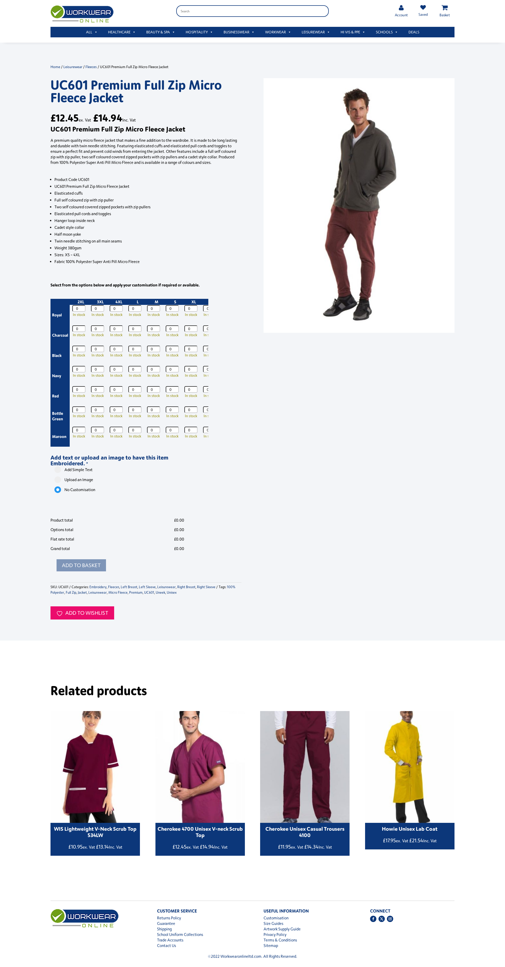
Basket (445, 15)
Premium (136, 592)
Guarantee (166, 923)
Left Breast (129, 587)
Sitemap (271, 945)
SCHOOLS (384, 32)
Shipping (164, 928)
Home (55, 66)
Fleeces (91, 66)
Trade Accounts (170, 940)
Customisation (276, 917)
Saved (423, 14)
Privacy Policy (275, 934)
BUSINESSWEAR (236, 32)
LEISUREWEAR (313, 32)
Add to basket (81, 565)
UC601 (149, 592)
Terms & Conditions (280, 940)
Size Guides (273, 923)
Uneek (160, 592)
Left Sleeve (147, 587)
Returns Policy (169, 917)
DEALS (413, 32)
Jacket (82, 592)
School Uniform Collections (180, 934)
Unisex (171, 592)
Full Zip (71, 592)
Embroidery (98, 587)
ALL (89, 32)
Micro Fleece (118, 592)
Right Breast (186, 587)
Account (401, 15)
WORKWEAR (275, 32)
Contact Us (166, 945)
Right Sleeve (206, 587)
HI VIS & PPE (350, 32)
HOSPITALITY (197, 32)
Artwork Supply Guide (282, 928)
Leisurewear (72, 66)
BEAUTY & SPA (158, 32)
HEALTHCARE (119, 32)
